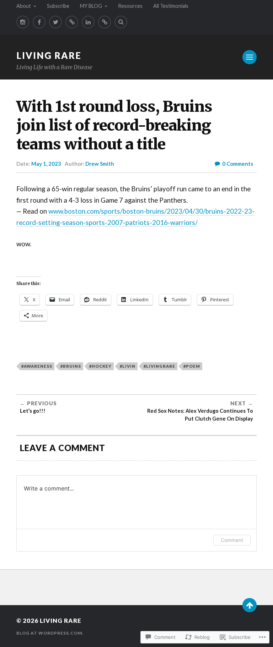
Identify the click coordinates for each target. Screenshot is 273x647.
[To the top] (249, 605)
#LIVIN (127, 366)
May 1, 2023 (46, 163)
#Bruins (70, 366)
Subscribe (58, 6)
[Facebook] (39, 22)
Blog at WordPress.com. (50, 633)
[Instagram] (22, 22)
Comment (232, 540)
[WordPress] (71, 22)
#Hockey (100, 366)
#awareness (36, 366)
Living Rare (48, 55)
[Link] (88, 22)
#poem (191, 366)
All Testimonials (170, 6)
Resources (130, 6)
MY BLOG (91, 6)
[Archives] (104, 22)
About (23, 6)
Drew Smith (99, 163)
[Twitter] (55, 22)
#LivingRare (159, 366)
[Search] (120, 22)
